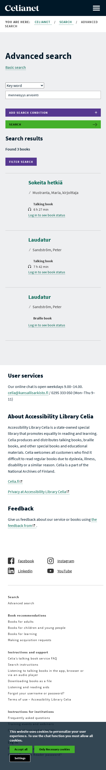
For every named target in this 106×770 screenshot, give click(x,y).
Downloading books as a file (30, 681)
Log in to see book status (46, 215)
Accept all (21, 749)
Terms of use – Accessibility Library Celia (39, 699)
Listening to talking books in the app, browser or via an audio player (46, 673)
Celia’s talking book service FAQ (32, 658)
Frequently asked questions (29, 718)
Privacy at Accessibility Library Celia (37, 491)
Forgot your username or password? (36, 693)
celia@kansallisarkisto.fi (28, 392)
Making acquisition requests (29, 640)
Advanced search (21, 603)
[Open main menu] (96, 8)
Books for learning (22, 634)
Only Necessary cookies (54, 749)
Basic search (15, 67)
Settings (20, 758)
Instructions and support (28, 652)
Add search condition (28, 112)
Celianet (43, 22)
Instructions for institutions (31, 712)
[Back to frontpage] (22, 9)
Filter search (22, 162)
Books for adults (21, 621)
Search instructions (23, 664)
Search (66, 22)
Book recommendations (27, 615)
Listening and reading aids (28, 687)
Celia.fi (13, 481)
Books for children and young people (37, 628)
